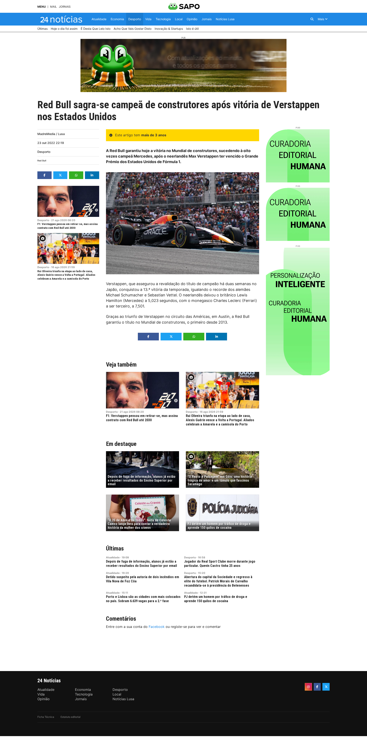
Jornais (65, 6)
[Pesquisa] (312, 19)
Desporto (43, 152)
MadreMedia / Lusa (51, 134)
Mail (53, 6)
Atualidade (113, 557)
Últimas (115, 548)
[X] (326, 687)
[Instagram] (308, 687)
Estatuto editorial (70, 716)
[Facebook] (317, 687)
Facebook (157, 626)
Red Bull (41, 160)
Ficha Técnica (45, 716)
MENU (41, 6)
